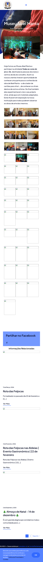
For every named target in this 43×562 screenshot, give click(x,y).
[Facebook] (7, 342)
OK (36, 555)
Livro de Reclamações (36, 546)
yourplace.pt (23, 546)
